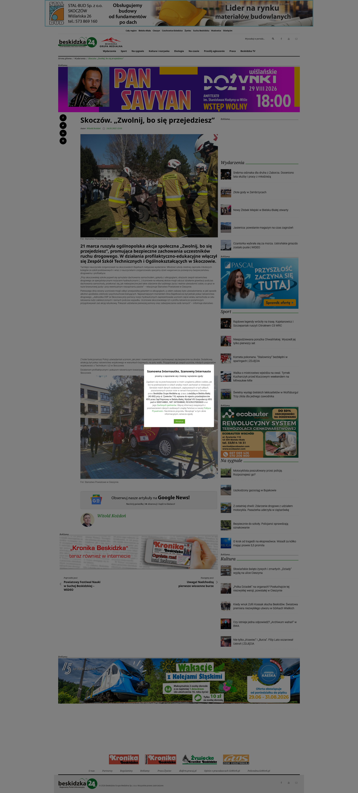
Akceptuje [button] (179, 421)
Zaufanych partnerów (166, 405)
